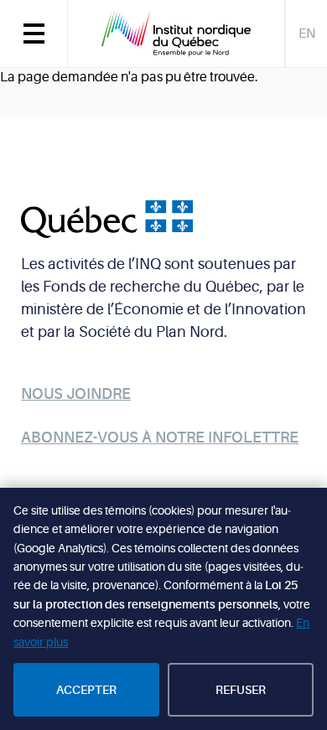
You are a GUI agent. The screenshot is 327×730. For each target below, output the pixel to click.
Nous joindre (76, 394)
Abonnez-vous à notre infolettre (159, 437)
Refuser (240, 689)
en (306, 33)
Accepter (86, 689)
